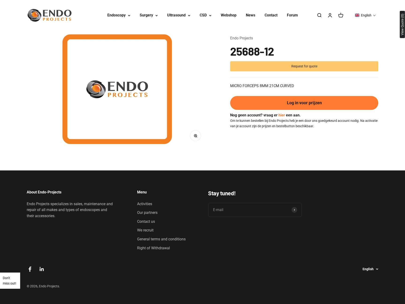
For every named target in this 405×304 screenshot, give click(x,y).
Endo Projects (241, 38)
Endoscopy (116, 15)
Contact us (146, 221)
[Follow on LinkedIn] (42, 269)
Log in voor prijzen (304, 102)
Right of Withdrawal (153, 248)
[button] (365, 15)
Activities (144, 204)
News (250, 15)
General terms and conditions (161, 239)
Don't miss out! (9, 280)
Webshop (228, 15)
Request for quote (304, 66)
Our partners (147, 212)
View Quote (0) (402, 24)
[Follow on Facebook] (30, 269)
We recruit (145, 230)
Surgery (146, 15)
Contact (271, 15)
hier (281, 115)
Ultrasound (176, 15)
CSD (203, 15)
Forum (292, 15)
